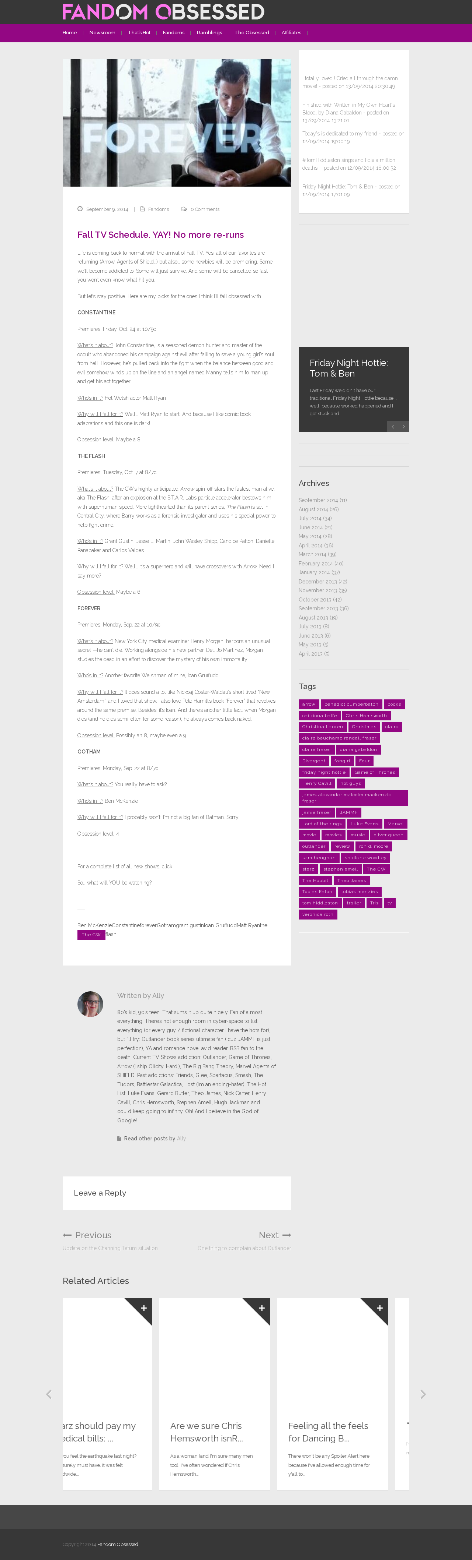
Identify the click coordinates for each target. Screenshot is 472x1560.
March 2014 (312, 554)
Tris (374, 903)
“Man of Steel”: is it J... (353, 1425)
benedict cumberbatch (351, 704)
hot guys (350, 783)
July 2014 (310, 518)
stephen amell (340, 869)
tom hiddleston (320, 903)
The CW (91, 934)
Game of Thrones (375, 772)
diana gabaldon (358, 749)
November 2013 (318, 590)
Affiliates (291, 32)
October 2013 (315, 600)
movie (309, 834)
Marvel (396, 823)
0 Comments (205, 209)
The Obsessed (252, 32)
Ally (181, 1138)
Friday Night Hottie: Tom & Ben (349, 368)
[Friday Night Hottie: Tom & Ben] (354, 291)
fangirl (342, 760)
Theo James (351, 880)
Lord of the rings (322, 823)
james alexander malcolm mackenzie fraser (347, 798)
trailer (354, 903)
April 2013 (311, 654)
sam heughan (319, 857)
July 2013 (310, 626)
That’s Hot (139, 32)
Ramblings (209, 32)
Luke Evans (365, 823)
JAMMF (349, 812)
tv (390, 903)
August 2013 (313, 618)
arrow (309, 704)
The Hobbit (315, 880)
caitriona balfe (319, 715)
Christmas (364, 726)
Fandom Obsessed (117, 1544)
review (342, 846)
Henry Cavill (317, 783)
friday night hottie (324, 772)
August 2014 (313, 509)
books (394, 704)
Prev (49, 1394)
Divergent (314, 760)
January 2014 (314, 572)
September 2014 (318, 500)
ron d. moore (373, 846)
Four (364, 760)
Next (422, 1394)
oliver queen (389, 834)
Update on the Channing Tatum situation (110, 1241)
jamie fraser (316, 812)
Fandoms (173, 32)
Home (70, 32)
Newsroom (102, 32)
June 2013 (311, 636)
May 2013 (310, 644)
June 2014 (311, 527)
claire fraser (316, 749)
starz (308, 869)
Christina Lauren (322, 726)
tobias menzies (359, 891)
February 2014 (316, 564)
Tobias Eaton (317, 891)
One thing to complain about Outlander (244, 1241)
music (358, 834)
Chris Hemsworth (366, 715)
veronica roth (318, 914)
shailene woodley (365, 857)
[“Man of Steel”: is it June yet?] (354, 1353)
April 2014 (311, 545)
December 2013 (318, 582)
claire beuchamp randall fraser (339, 738)
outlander (314, 846)
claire (392, 726)
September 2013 (318, 608)
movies (333, 834)
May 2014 (310, 536)
